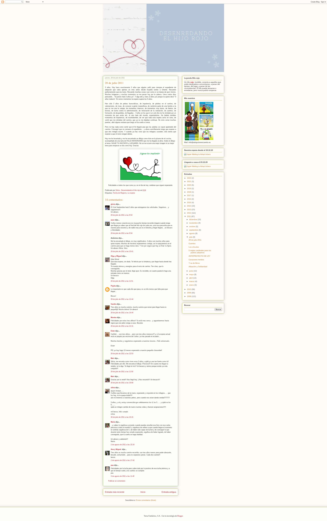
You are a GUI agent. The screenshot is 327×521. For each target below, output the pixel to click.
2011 (189, 216)
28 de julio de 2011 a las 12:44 (122, 299)
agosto (192, 233)
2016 (189, 199)
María (113, 422)
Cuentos (192, 243)
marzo (192, 281)
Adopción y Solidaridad (198, 266)
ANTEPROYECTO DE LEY (199, 256)
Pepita (113, 286)
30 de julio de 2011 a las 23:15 (122, 417)
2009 (189, 293)
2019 (189, 188)
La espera (131, 193)
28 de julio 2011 (195, 240)
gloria (113, 204)
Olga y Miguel (116, 256)
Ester (113, 331)
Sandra (113, 304)
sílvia (113, 388)
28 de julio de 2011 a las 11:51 (122, 281)
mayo (191, 274)
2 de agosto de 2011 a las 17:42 (122, 460)
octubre (192, 226)
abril (191, 278)
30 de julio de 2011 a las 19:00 (122, 383)
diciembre (193, 219)
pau (112, 465)
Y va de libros (194, 263)
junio (191, 271)
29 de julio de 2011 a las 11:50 (122, 372)
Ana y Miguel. (116, 449)
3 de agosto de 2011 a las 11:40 (122, 476)
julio (191, 237)
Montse (113, 317)
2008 (189, 296)
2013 (189, 209)
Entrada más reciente (114, 492)
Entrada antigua (169, 492)
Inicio (143, 492)
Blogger (180, 516)
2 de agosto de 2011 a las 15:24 (122, 445)
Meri (112, 358)
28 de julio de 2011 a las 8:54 (121, 215)
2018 (189, 192)
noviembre (193, 223)
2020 (189, 185)
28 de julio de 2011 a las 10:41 (122, 251)
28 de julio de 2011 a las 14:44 (122, 313)
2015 (189, 202)
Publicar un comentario (116, 481)
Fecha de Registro (120, 193)
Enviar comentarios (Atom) (146, 500)
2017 (189, 195)
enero (191, 285)
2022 (189, 178)
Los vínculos (194, 247)
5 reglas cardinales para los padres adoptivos (200, 251)
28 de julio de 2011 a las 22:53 (122, 353)
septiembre (194, 230)
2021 (189, 181)
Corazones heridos (196, 260)
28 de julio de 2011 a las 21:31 (122, 326)
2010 (189, 289)
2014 (189, 206)
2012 (189, 213)
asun (113, 220)
